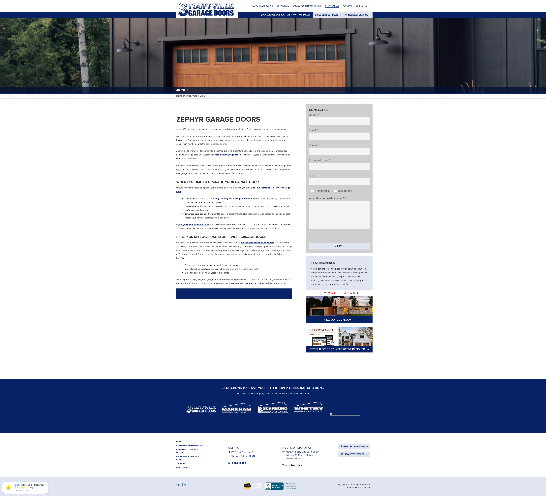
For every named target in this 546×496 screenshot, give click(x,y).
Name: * (314, 115)
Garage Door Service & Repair (307, 6)
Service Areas (332, 6)
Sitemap (366, 487)
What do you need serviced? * (327, 198)
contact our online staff (257, 283)
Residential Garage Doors (189, 445)
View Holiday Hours (292, 465)
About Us (347, 6)
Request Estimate (328, 15)
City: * (312, 175)
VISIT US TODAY (301, 14)
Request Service (358, 15)
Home (179, 96)
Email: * (313, 130)
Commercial (283, 6)
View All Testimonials (339, 292)
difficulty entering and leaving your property (232, 198)
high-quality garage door (227, 154)
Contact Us (361, 6)
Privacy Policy (353, 487)
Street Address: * (319, 160)
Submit (339, 246)
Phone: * (314, 145)
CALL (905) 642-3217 (274, 14)
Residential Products (262, 6)
